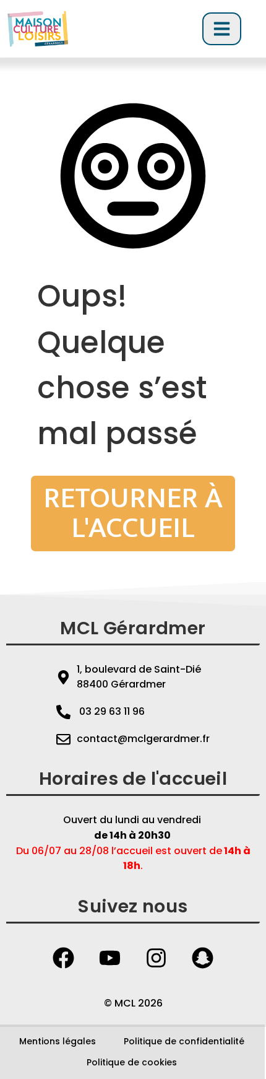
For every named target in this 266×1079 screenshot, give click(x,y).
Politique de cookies (132, 1062)
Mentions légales (57, 1041)
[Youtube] (110, 957)
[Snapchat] (203, 957)
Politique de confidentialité (184, 1041)
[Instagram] (156, 957)
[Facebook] (63, 957)
